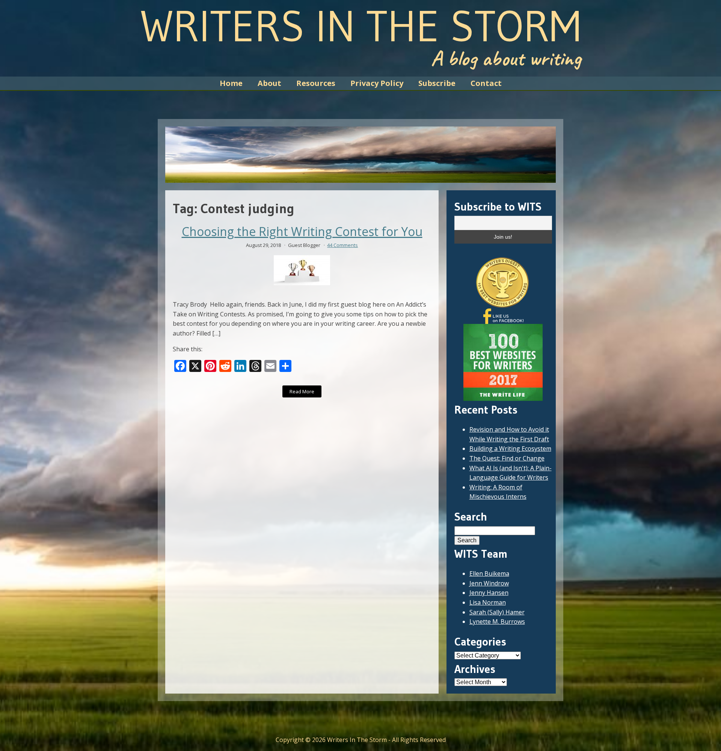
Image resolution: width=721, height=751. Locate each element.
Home (231, 83)
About (269, 83)
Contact (486, 83)
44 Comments (342, 245)
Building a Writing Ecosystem (510, 448)
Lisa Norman (487, 602)
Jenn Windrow (489, 583)
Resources (315, 83)
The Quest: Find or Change (507, 458)
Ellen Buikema (489, 573)
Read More (302, 391)
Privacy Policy (376, 83)
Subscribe (437, 83)
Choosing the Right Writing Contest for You (302, 231)
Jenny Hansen (488, 592)
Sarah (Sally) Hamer (497, 612)
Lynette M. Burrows (497, 621)
